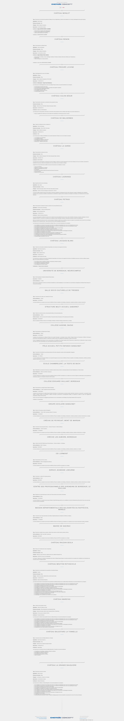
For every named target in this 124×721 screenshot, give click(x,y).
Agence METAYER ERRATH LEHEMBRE (44, 28)
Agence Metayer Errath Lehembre (43, 54)
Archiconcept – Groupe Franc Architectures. (44, 82)
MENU (63, 7)
